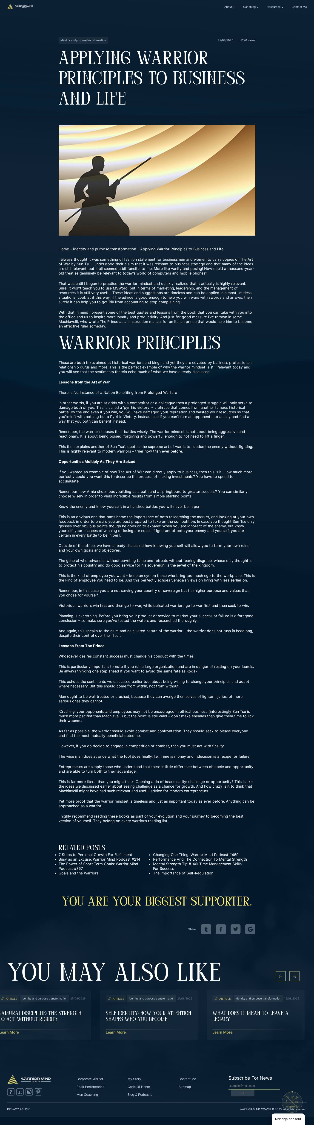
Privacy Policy (18, 1109)
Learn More (116, 1032)
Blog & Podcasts (140, 1094)
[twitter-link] (236, 929)
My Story (134, 1079)
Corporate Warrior (90, 1079)
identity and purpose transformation (104, 249)
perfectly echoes (155, 580)
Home (64, 249)
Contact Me (299, 7)
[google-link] (250, 929)
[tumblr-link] (206, 929)
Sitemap (185, 1087)
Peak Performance (90, 1087)
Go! (242, 1093)
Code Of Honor (139, 1087)
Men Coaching (87, 1094)
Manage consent (288, 1119)
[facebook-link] (221, 929)
